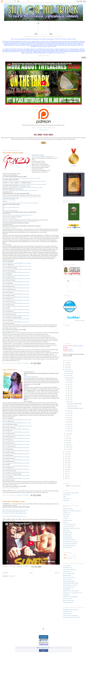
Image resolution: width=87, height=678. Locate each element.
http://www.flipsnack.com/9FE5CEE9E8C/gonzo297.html (16, 272)
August (68, 433)
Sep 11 (69, 415)
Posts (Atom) (12, 576)
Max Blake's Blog (67, 536)
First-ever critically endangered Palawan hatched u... (15, 511)
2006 (66, 476)
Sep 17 (69, 399)
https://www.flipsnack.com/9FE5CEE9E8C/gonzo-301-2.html (17, 266)
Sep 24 (69, 388)
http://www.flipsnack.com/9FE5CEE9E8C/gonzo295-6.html (16, 278)
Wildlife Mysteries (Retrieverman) (71, 591)
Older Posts (57, 573)
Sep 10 (69, 417)
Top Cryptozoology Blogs (69, 306)
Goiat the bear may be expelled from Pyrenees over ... (15, 516)
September (68, 378)
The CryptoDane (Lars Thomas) (70, 541)
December (68, 371)
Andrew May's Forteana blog (69, 569)
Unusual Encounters (67, 567)
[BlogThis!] (35, 363)
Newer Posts (5, 573)
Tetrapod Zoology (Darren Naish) (70, 583)
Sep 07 (69, 422)
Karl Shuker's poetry (67, 534)
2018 (66, 369)
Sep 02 (69, 431)
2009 (66, 469)
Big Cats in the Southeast (69, 577)
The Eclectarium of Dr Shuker (70, 543)
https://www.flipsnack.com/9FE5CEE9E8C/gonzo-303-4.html (17, 263)
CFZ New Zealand (67, 520)
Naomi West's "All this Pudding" (70, 596)
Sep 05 (69, 426)
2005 (66, 478)
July (67, 436)
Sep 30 (69, 379)
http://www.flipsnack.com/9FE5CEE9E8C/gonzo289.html (16, 297)
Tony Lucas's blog (67, 598)
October (68, 375)
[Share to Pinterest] (40, 363)
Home (31, 573)
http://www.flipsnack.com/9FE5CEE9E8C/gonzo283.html (16, 315)
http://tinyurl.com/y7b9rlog (9, 199)
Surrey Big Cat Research (68, 587)
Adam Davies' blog (67, 611)
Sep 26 (69, 386)
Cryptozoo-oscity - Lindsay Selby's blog (72, 592)
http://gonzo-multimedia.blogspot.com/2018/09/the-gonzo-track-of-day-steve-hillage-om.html (24, 184)
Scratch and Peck (67, 565)
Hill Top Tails (66, 530)
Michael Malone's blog (68, 600)
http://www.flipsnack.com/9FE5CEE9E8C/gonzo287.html (16, 303)
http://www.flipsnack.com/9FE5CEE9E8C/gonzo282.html (16, 319)
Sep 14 (69, 411)
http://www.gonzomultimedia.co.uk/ (11, 207)
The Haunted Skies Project (69, 545)
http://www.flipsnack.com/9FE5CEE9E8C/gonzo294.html (16, 281)
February (68, 447)
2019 (66, 367)
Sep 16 (69, 402)
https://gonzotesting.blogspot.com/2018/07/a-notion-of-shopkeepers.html (20, 221)
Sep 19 (69, 397)
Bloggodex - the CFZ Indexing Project (72, 510)
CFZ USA (65, 518)
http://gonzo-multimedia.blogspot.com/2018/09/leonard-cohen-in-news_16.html (21, 178)
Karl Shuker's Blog (67, 532)
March (67, 444)
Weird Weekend (66, 494)
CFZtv (64, 496)
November (68, 373)
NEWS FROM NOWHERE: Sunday (14, 501)
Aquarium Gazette (67, 613)
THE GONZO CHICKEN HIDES (13, 153)
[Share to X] (37, 363)
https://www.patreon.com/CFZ (9, 218)
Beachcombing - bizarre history (70, 585)
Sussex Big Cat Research (69, 581)
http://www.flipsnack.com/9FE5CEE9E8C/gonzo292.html (16, 288)
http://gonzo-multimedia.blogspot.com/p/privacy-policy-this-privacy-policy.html (21, 196)
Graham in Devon (67, 571)
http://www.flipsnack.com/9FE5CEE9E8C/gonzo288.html (16, 300)
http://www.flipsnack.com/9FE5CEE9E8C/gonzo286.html (16, 306)
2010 (66, 467)
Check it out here (43, 129)
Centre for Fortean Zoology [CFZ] (71, 492)
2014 (66, 458)
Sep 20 (69, 395)
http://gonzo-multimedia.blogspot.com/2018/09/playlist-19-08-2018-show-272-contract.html (24, 181)
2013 (66, 460)
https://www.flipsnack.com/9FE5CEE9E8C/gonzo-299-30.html (17, 269)
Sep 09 (69, 420)
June (67, 438)
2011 (66, 465)
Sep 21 (69, 393)
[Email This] (33, 363)
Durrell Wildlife (66, 589)
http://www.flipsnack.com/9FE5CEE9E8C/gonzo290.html (16, 294)
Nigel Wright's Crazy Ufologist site (71, 609)
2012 (66, 463)
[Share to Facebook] (38, 363)
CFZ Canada (66, 516)
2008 (66, 471)
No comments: (26, 363)
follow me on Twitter (79, 320)
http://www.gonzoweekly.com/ (10, 227)
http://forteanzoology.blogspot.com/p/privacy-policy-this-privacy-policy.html (20, 203)
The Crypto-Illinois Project (69, 539)
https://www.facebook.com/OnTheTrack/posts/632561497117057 (18, 215)
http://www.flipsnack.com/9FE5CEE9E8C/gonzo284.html (16, 312)
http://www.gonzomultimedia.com (10, 210)
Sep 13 (69, 413)
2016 (66, 454)
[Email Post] (31, 363)
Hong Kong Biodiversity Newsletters (71, 617)
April (67, 442)
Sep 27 (69, 384)
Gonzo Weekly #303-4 (9, 370)
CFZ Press (65, 522)
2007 (66, 474)
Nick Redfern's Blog (67, 538)
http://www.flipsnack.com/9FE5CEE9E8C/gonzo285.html (16, 309)
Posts (66, 555)
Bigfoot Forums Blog (68, 509)
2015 (66, 456)
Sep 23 (69, 391)
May (67, 440)
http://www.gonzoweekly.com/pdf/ (10, 331)
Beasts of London (67, 579)
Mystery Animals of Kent (69, 573)
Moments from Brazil (68, 602)
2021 (66, 362)
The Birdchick (66, 594)
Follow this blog (43, 650)
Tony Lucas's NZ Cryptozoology (70, 615)
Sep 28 (69, 382)
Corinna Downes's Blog (68, 526)
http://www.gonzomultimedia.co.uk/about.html (42, 156)
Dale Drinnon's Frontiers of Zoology (71, 528)
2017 (66, 452)
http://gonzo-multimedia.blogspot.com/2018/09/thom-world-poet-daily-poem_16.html (23, 187)
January (68, 449)
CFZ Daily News (67, 512)
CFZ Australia (66, 498)
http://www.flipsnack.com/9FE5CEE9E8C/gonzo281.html (16, 322)
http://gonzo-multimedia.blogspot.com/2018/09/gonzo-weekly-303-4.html (20, 190)
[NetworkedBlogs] (43, 647)
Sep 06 (69, 424)
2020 (66, 365)
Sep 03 (69, 428)
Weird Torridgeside (67, 547)
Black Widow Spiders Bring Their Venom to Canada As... (16, 510)
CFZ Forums (66, 500)
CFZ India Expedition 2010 (69, 524)
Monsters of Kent (67, 575)
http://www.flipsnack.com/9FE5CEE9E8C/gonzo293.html (16, 285)
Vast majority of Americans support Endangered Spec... (15, 513)
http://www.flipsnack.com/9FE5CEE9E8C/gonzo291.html (16, 291)
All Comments (68, 558)
